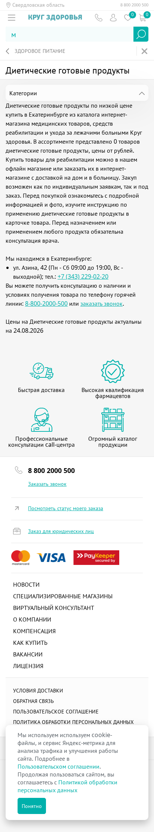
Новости (26, 584)
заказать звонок (101, 303)
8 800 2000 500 (134, 5)
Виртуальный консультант (53, 608)
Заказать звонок (47, 484)
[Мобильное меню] (12, 18)
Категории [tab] (23, 93)
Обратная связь (33, 700)
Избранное (127, 17)
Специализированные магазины (63, 596)
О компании (32, 619)
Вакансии (28, 654)
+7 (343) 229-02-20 (83, 276)
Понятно (32, 805)
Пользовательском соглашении (58, 766)
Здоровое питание (40, 50)
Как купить (30, 642)
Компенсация (34, 631)
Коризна (142, 17)
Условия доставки (38, 690)
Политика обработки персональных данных (73, 721)
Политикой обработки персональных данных (67, 786)
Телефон (98, 17)
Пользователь (113, 17)
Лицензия (28, 666)
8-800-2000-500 (46, 303)
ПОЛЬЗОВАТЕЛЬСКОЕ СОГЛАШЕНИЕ (56, 711)
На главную (145, 51)
